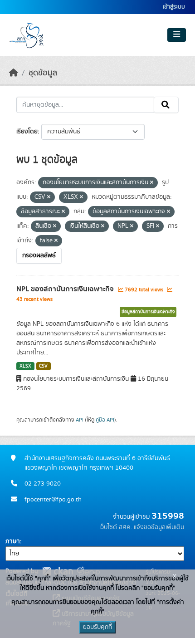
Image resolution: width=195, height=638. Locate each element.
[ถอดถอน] (151, 182)
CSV (43, 366)
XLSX (25, 366)
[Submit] (166, 105)
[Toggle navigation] (176, 35)
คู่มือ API (105, 420)
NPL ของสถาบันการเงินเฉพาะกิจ (66, 289)
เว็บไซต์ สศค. (115, 527)
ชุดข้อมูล (43, 73)
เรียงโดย (27, 131)
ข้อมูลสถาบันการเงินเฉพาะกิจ (148, 312)
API (79, 420)
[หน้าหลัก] (13, 73)
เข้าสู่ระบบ (174, 7)
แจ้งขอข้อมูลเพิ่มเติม (159, 527)
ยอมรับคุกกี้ (97, 627)
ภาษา (12, 541)
